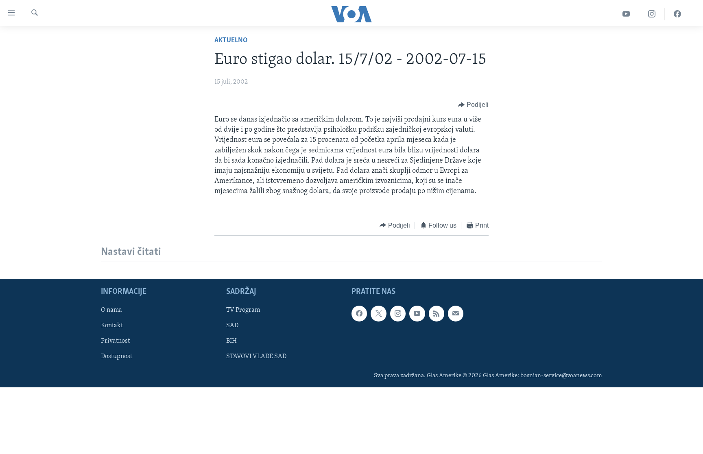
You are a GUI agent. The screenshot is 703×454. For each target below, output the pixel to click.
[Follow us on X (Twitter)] (378, 313)
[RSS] (436, 313)
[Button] (473, 105)
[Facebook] (677, 14)
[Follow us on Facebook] (359, 313)
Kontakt (112, 325)
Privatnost (115, 341)
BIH (231, 341)
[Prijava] (455, 313)
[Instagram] (652, 14)
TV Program (243, 310)
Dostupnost (116, 356)
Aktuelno (231, 40)
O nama (111, 310)
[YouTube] (626, 14)
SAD (232, 325)
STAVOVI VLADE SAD (256, 356)
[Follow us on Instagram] (398, 313)
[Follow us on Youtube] (417, 313)
